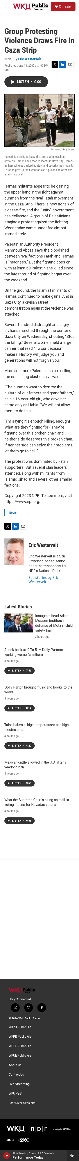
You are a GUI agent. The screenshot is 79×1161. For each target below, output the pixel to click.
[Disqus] (39, 919)
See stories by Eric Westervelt (44, 579)
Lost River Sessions (22, 1103)
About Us (15, 1065)
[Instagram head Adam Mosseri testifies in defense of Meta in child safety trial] (18, 622)
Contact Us (16, 1074)
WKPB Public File (20, 1036)
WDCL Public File (20, 1046)
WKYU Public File (20, 1027)
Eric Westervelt (29, 59)
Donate (65, 7)
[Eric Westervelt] (14, 551)
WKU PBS (15, 1093)
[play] (6, 1155)
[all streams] (73, 1155)
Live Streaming (19, 1084)
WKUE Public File (20, 1055)
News (13, 512)
